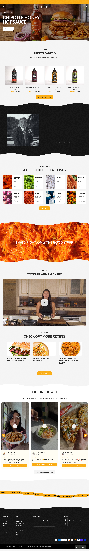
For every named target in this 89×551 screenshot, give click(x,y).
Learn (9, 6)
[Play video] (44, 302)
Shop (4, 6)
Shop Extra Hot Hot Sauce (74, 465)
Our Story (5, 521)
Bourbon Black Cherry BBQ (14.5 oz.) (34, 87)
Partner (4, 530)
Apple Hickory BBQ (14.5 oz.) (75, 87)
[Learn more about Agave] (62, 194)
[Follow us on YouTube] (81, 520)
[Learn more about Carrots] (84, 177)
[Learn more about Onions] (19, 194)
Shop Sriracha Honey (15, 465)
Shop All (18, 534)
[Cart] (85, 7)
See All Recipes (44, 373)
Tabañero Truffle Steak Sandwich (16, 359)
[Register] (53, 524)
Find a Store (16, 6)
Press (4, 528)
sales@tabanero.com (10, 546)
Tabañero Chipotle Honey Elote (43, 359)
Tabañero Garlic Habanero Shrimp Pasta (68, 361)
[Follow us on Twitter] (69, 520)
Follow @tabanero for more (45, 472)
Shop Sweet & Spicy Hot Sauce (44, 464)
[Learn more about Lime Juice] (41, 177)
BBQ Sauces (34, 61)
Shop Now (8, 31)
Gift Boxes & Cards (20, 530)
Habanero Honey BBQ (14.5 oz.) (54, 87)
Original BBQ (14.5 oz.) (14, 87)
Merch (17, 532)
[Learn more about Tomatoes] (84, 194)
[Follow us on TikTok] (65, 524)
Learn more (62, 135)
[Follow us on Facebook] (65, 520)
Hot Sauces (44, 61)
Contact (5, 532)
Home (4, 519)
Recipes (5, 523)
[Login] (82, 6)
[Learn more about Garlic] (62, 177)
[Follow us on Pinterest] (77, 520)
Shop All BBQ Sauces (44, 97)
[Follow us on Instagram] (73, 520)
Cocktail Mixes (19, 528)
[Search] (79, 6)
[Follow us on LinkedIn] (69, 524)
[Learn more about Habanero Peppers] (19, 177)
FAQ (4, 525)
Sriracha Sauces (20, 523)
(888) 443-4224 (19, 546)
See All (43, 208)
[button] (3, 435)
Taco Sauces (54, 61)
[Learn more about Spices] (41, 194)
